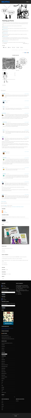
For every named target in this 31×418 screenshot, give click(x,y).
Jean (2, 181)
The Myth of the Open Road (25, 286)
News (2, 385)
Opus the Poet (4, 113)
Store (2, 390)
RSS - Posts (3, 285)
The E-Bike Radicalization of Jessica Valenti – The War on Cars (9, 258)
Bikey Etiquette (3, 368)
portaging (3, 387)
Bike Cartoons (3, 361)
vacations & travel (4, 392)
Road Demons (18, 291)
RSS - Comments (5, 212)
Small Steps (19, 292)
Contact (3, 404)
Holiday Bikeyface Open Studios (5, 338)
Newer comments (3, 201)
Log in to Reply (27, 93)
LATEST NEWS (4, 333)
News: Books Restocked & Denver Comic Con (7, 248)
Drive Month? (4, 70)
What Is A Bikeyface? (19, 258)
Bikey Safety (3, 378)
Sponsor (3, 406)
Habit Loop (17, 70)
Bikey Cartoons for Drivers (5, 364)
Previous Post (25, 43)
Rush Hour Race (3, 335)
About (2, 402)
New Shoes (4, 85)
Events (2, 380)
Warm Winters (5, 264)
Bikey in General (3, 371)
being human (3, 359)
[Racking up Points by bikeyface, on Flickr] (5, 29)
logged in (5, 205)
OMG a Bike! (3, 344)
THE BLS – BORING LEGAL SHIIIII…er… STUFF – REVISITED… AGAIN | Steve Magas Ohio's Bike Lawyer (14, 260)
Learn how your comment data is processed (17, 206)
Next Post (5, 43)
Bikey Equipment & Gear (4, 366)
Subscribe (4, 220)
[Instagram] (16, 415)
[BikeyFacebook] (14, 415)
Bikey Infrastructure (4, 373)
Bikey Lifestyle (3, 375)
